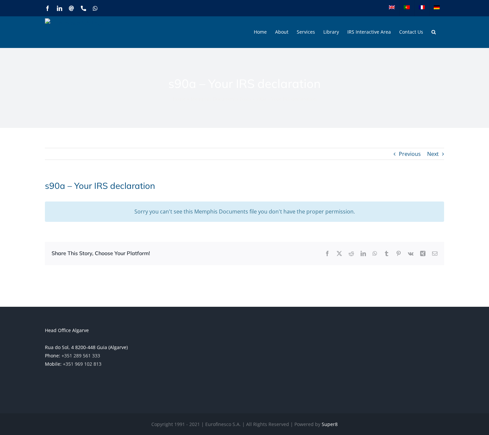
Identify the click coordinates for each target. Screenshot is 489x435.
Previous (410, 154)
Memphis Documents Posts (221, 99)
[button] (433, 32)
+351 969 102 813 (82, 364)
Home (179, 99)
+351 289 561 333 (81, 355)
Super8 (330, 424)
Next (433, 154)
